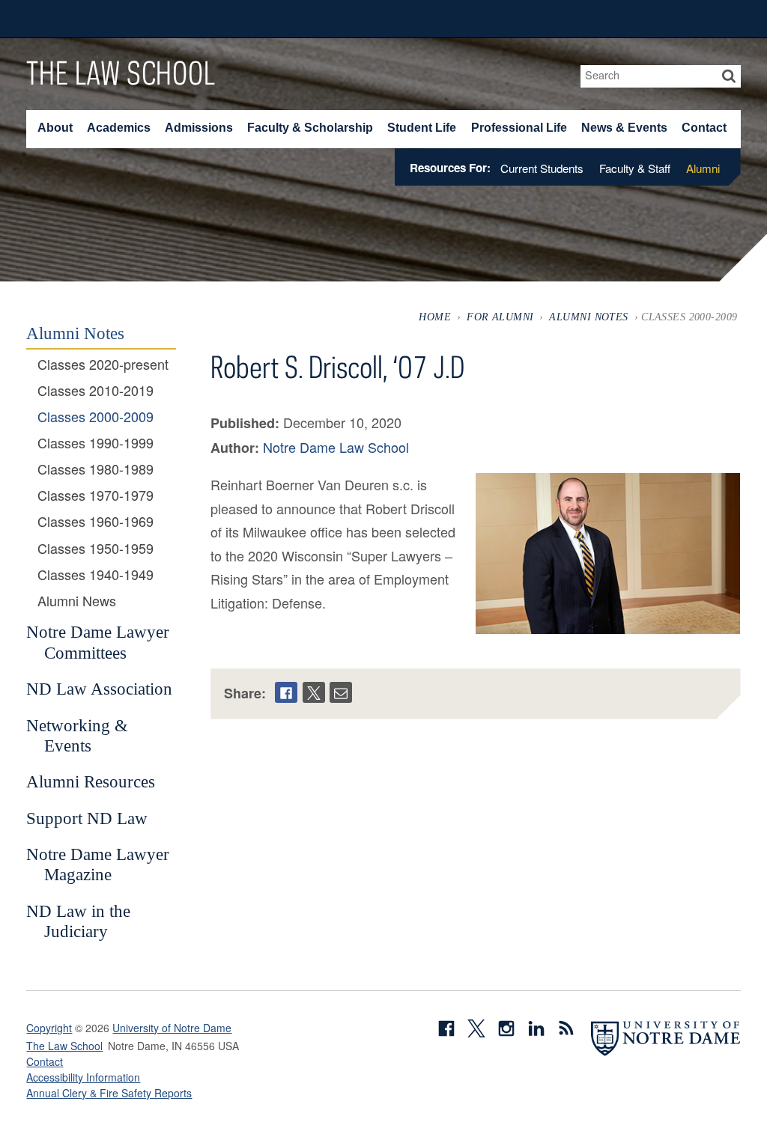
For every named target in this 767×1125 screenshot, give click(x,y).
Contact (704, 127)
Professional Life (519, 127)
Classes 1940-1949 (95, 575)
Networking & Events (77, 736)
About (55, 127)
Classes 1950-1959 (95, 548)
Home (435, 317)
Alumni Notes (588, 317)
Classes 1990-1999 (95, 443)
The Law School (120, 72)
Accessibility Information (83, 1077)
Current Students (541, 168)
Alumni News (76, 601)
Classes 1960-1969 (95, 521)
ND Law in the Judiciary (78, 921)
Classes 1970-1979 (95, 495)
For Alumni (500, 317)
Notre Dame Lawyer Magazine (97, 864)
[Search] (729, 76)
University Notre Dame (139, 18)
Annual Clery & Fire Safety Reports (109, 1092)
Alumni (703, 168)
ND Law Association (99, 688)
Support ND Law (87, 818)
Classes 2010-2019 (95, 390)
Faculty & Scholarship (310, 127)
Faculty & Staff (634, 168)
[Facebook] (286, 692)
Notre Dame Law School (336, 447)
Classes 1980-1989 (95, 469)
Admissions (199, 127)
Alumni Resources (90, 781)
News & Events (624, 127)
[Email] (341, 692)
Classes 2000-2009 (95, 417)
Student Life (421, 127)
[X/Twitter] (314, 692)
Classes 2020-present (103, 364)
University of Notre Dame (171, 1027)
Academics (119, 127)
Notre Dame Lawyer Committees (97, 642)
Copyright (49, 1027)
